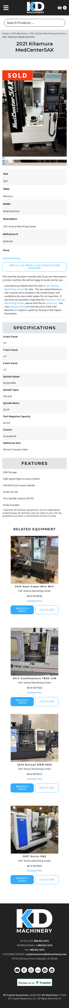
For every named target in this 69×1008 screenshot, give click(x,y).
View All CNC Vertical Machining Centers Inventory (34, 267)
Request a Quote (22, 610)
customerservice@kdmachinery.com (46, 954)
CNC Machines (19, 33)
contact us (51, 303)
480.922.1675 (37, 949)
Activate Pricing (11, 258)
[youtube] (17, 970)
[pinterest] (31, 970)
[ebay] (45, 970)
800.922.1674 (41, 941)
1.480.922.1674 (44, 945)
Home (5, 33)
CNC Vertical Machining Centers (47, 33)
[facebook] (52, 970)
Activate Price (34, 601)
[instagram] (38, 970)
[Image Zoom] (3, 158)
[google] (24, 970)
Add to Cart (46, 609)
